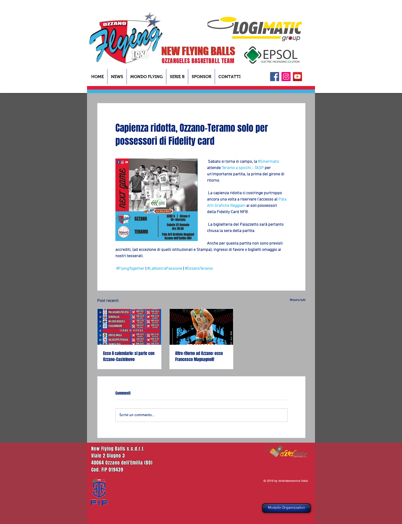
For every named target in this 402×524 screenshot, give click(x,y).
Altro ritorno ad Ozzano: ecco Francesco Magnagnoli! (199, 356)
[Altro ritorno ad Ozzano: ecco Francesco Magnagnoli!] (201, 327)
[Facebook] (274, 76)
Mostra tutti (297, 300)
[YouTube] (297, 76)
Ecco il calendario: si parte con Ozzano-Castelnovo (128, 356)
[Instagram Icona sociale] (286, 76)
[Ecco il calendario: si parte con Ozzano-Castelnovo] (129, 327)
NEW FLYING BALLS (198, 51)
